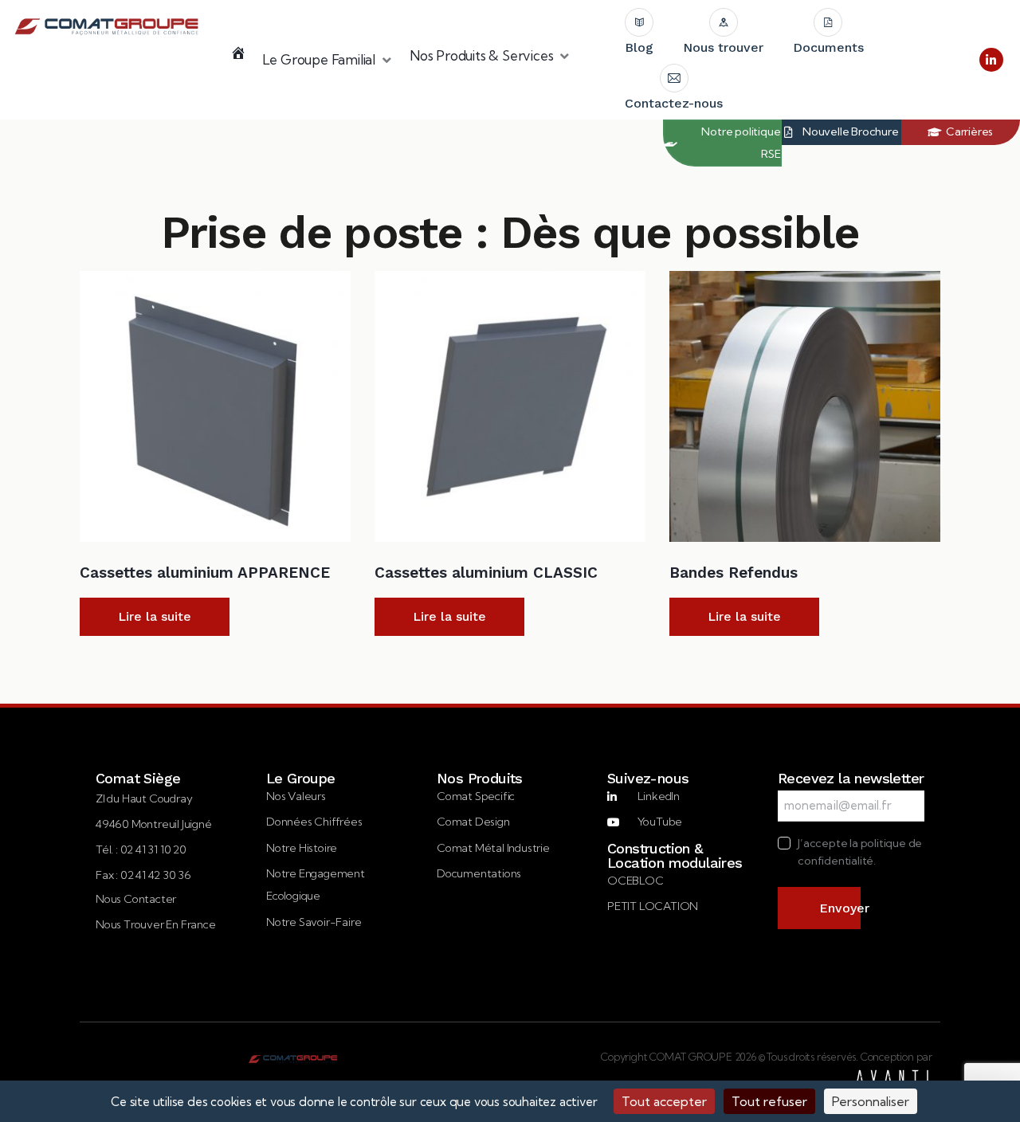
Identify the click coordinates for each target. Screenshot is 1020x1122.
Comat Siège (138, 778)
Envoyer (840, 908)
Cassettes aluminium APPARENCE (205, 572)
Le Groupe (300, 778)
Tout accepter (664, 1101)
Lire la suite (154, 616)
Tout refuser (769, 1101)
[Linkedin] (991, 60)
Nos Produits (480, 778)
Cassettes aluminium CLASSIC (486, 572)
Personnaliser (870, 1101)
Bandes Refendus (733, 572)
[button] (328, 60)
